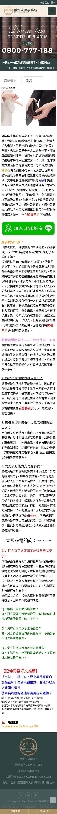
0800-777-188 (44, 540)
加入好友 (44, 811)
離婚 (28, 81)
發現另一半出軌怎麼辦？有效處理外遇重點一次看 (25, 705)
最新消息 (10, 81)
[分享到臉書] (21, 795)
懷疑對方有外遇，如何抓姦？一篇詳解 (20, 701)
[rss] (36, 795)
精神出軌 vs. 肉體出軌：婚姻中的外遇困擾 (22, 698)
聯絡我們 (44, 2)
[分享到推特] (28, 795)
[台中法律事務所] (20, 10)
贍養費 (41, 180)
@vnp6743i (32, 770)
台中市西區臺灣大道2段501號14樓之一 (33, 782)
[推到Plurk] (3, 722)
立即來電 (15, 811)
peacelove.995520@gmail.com (33, 776)
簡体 (53, 2)
